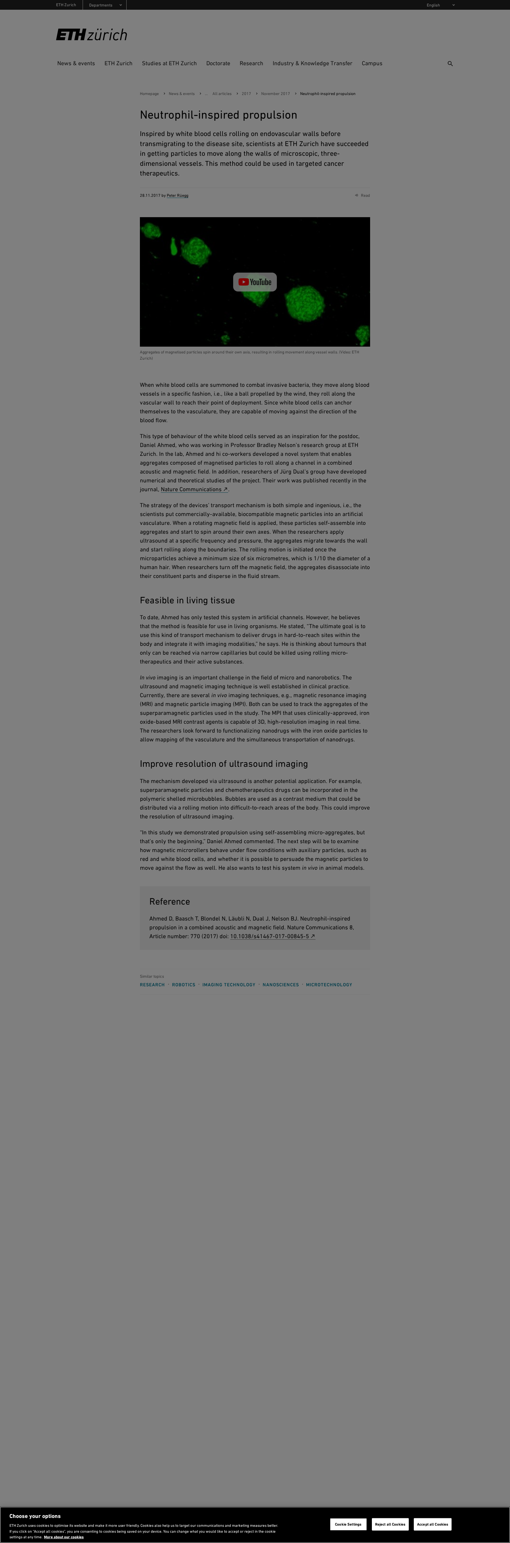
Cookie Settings (348, 1524)
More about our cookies (64, 1537)
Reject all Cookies (390, 1524)
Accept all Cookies (432, 1524)
